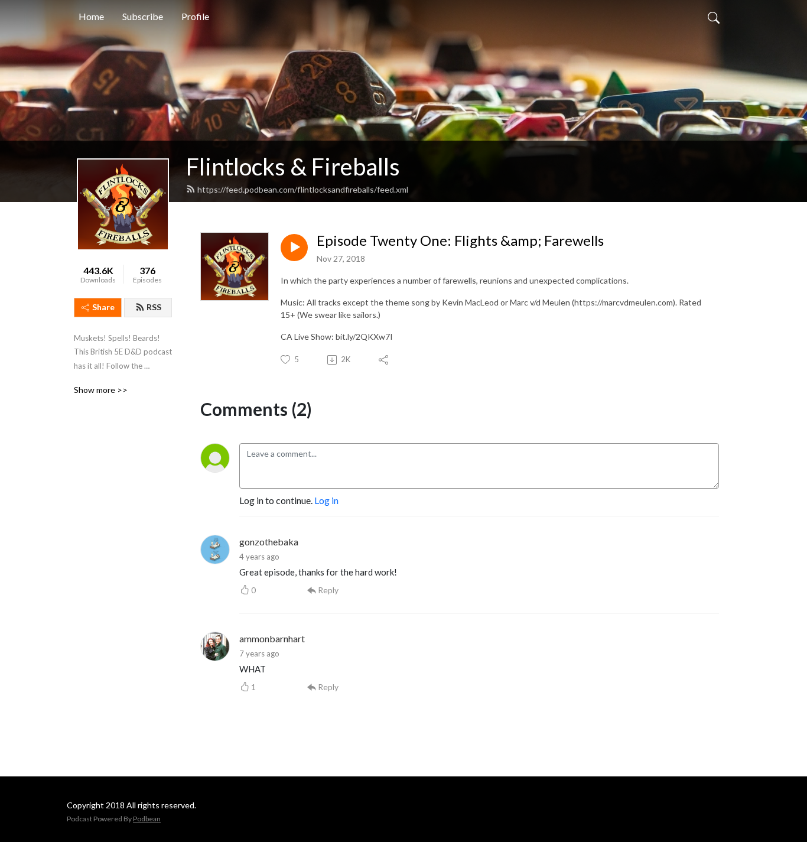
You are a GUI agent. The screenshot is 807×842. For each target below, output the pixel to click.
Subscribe (142, 16)
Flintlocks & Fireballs (293, 166)
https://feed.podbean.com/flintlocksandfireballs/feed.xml (302, 189)
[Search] (713, 16)
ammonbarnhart (272, 638)
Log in (326, 500)
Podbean (147, 818)
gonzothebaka (268, 541)
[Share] (384, 360)
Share (103, 307)
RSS (154, 307)
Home (91, 16)
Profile (195, 16)
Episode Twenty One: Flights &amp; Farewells (460, 240)
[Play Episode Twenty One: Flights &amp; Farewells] (294, 247)
